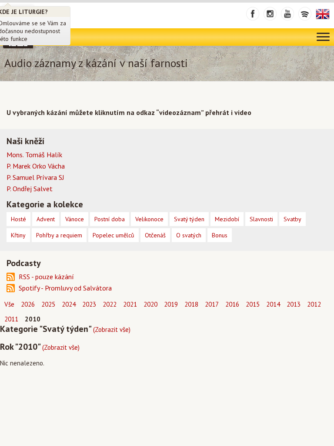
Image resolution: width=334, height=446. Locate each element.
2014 (273, 304)
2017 (212, 304)
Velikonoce (149, 219)
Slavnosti (261, 219)
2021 (130, 304)
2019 (171, 304)
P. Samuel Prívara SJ (35, 177)
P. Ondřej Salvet (30, 188)
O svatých (188, 235)
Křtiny (18, 235)
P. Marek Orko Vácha (36, 166)
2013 (294, 304)
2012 (314, 304)
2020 (150, 304)
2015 (253, 304)
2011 (11, 319)
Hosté (18, 219)
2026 (28, 304)
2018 (191, 304)
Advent (46, 219)
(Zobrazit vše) (111, 329)
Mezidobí (227, 219)
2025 (48, 304)
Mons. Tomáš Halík (34, 154)
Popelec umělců (113, 235)
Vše (9, 304)
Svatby (292, 219)
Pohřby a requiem (59, 235)
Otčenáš (155, 235)
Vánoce (74, 219)
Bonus (219, 235)
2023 (89, 304)
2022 (110, 304)
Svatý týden (189, 219)
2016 (232, 304)
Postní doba (109, 219)
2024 (69, 304)
